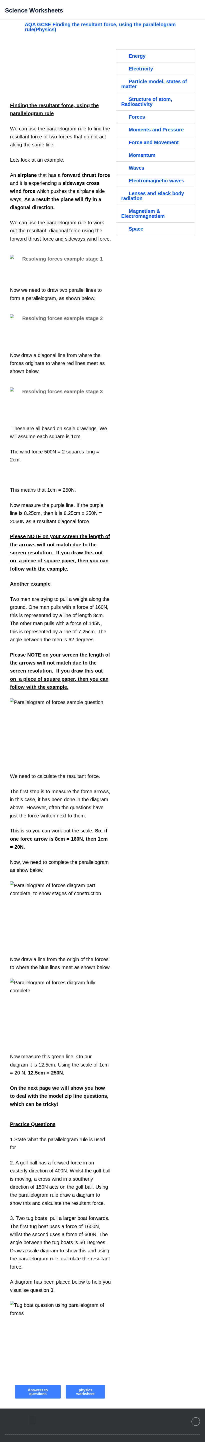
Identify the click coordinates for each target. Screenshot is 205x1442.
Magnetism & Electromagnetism (143, 213)
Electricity (141, 68)
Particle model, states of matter (154, 84)
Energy (137, 56)
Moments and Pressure (156, 129)
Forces (137, 117)
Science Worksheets (34, 10)
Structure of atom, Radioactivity (146, 101)
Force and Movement (154, 142)
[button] (152, 9)
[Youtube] (196, 1421)
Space (136, 229)
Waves (136, 168)
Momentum (142, 155)
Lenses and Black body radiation (152, 196)
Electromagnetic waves (156, 180)
